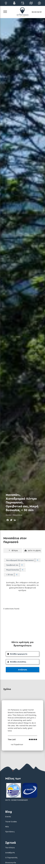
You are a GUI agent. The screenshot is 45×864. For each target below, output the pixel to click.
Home (8, 515)
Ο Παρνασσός (11, 857)
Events (8, 816)
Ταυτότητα (10, 847)
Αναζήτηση (22, 670)
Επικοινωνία (10, 862)
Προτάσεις (10, 831)
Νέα (7, 826)
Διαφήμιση (10, 852)
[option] (22, 725)
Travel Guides (11, 821)
